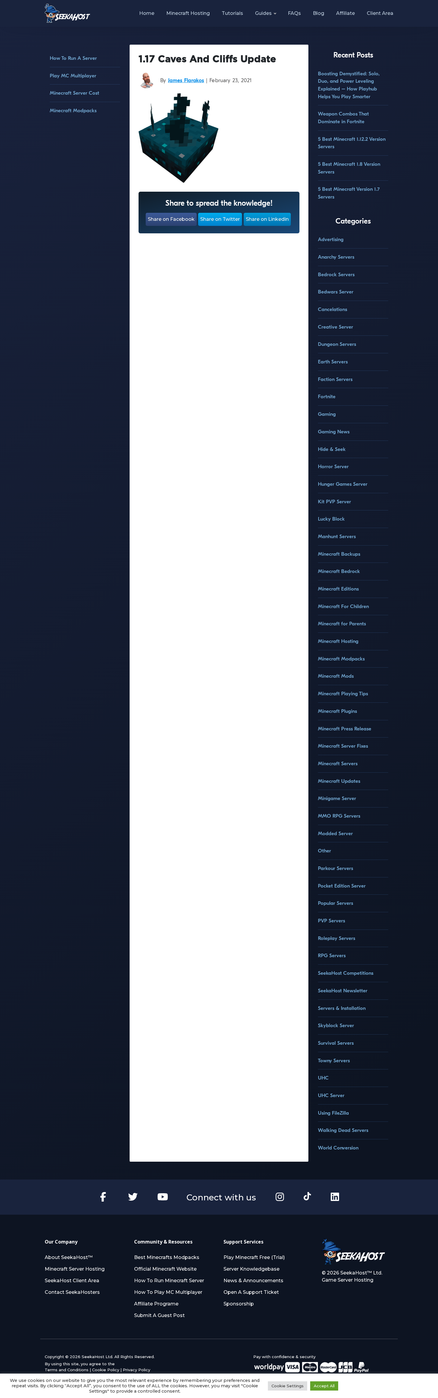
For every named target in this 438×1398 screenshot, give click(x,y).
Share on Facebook (171, 219)
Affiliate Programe (156, 1304)
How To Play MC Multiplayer (168, 1292)
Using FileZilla (333, 1113)
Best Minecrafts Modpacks (166, 1257)
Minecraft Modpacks (73, 110)
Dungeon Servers (337, 344)
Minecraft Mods (336, 676)
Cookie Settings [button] (287, 1385)
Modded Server (335, 833)
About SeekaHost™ (69, 1257)
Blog (318, 13)
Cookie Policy (105, 1369)
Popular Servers (335, 903)
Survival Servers (336, 1043)
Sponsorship (238, 1304)
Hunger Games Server (342, 484)
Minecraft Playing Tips (343, 693)
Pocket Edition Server (342, 886)
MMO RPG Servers (339, 816)
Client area (380, 13)
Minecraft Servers (338, 763)
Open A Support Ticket (251, 1292)
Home (146, 13)
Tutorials (232, 13)
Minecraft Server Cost (74, 93)
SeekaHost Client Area (72, 1280)
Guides (263, 13)
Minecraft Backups (339, 554)
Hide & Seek (332, 449)
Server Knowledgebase (251, 1269)
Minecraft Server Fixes (343, 746)
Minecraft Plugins (337, 711)
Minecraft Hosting (188, 13)
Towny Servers (334, 1060)
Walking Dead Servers (343, 1130)
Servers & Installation (342, 1008)
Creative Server (335, 327)
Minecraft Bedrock (339, 571)
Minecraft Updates (339, 781)
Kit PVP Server (334, 501)
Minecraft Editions (338, 589)
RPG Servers (332, 955)
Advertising (331, 239)
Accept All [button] (324, 1385)
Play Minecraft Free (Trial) (254, 1257)
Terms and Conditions (66, 1369)
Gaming (327, 414)
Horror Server (333, 466)
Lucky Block (331, 519)
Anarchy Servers (336, 257)
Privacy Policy (136, 1369)
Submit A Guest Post (159, 1315)
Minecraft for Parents (342, 624)
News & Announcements (253, 1280)
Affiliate (345, 13)
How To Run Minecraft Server (169, 1280)
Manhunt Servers (337, 536)
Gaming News (334, 432)
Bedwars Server (335, 292)
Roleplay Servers (336, 938)
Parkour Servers (335, 868)
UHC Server (331, 1095)
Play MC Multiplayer (73, 76)
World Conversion (338, 1148)
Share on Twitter (220, 219)
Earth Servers (333, 362)
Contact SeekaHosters (72, 1292)
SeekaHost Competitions (345, 973)
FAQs (294, 13)
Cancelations (332, 309)
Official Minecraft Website (165, 1269)
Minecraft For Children (343, 606)
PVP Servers (331, 921)
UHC (323, 1078)
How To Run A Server (73, 58)
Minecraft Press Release (344, 729)
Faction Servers (335, 379)
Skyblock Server (336, 1025)
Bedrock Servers (336, 274)
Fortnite (327, 396)
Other (324, 851)
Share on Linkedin (267, 219)
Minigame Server (337, 798)
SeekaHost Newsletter (342, 991)
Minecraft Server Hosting (75, 1269)
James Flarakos (186, 80)
